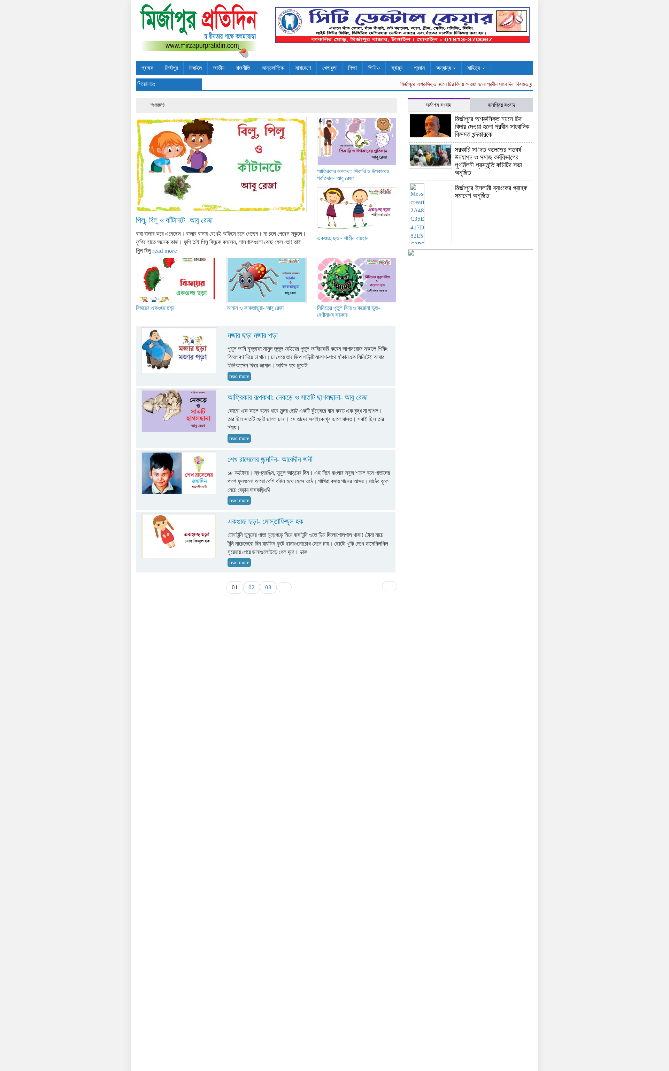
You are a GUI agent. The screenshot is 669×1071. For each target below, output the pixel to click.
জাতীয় (218, 68)
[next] (284, 587)
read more (164, 251)
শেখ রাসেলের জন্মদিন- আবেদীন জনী (270, 459)
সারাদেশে (303, 68)
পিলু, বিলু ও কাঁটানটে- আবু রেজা (174, 220)
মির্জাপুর (171, 68)
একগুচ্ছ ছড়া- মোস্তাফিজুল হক (265, 521)
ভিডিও (374, 68)
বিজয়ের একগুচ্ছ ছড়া (155, 308)
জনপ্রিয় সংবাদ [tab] (501, 105)
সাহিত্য (474, 68)
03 (268, 587)
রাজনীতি (243, 68)
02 (251, 587)
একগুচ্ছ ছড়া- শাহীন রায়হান (343, 238)
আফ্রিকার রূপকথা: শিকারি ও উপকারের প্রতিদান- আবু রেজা (353, 175)
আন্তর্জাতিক (273, 68)
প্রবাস (419, 68)
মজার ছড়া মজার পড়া (253, 335)
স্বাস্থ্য (396, 68)
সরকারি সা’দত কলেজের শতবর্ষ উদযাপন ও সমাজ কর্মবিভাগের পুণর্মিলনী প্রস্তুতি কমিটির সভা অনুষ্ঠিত (488, 161)
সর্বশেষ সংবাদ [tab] (438, 105)
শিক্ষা (352, 68)
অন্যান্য (444, 68)
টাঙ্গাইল (195, 68)
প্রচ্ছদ (147, 68)
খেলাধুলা (329, 68)
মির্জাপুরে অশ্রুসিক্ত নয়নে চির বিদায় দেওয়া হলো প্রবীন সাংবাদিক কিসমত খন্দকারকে (458, 84)
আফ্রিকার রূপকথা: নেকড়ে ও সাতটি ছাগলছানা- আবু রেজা (298, 397)
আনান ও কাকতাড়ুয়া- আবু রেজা (255, 308)
